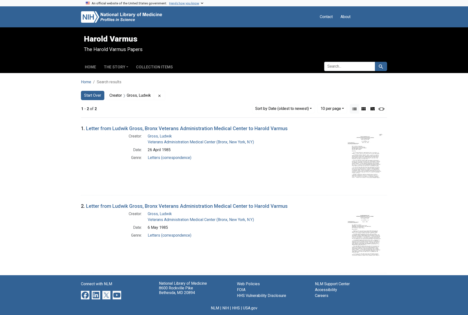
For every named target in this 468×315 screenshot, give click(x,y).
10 (331, 108)
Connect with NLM (96, 284)
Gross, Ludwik (160, 136)
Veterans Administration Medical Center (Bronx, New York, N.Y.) (201, 142)
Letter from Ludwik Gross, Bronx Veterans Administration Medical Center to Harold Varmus (187, 128)
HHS (236, 308)
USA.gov (250, 308)
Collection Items (154, 67)
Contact (326, 16)
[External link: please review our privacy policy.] (85, 295)
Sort (282, 108)
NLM (215, 308)
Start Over (92, 95)
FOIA (241, 289)
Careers (321, 295)
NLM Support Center (332, 284)
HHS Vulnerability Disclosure (261, 295)
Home (90, 67)
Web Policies (248, 284)
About (346, 16)
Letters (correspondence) (169, 157)
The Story (114, 67)
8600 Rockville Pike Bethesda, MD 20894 (177, 290)
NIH (225, 308)
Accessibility (326, 289)
